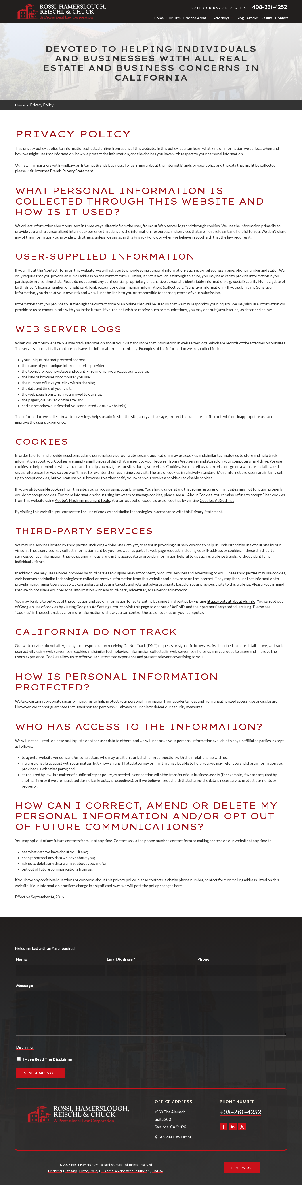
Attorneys (221, 17)
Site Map (71, 1171)
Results (267, 17)
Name (21, 959)
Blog (240, 17)
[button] (297, 1153)
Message (24, 985)
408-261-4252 (269, 7)
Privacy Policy (88, 1171)
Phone (203, 959)
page (145, 606)
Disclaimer (25, 1047)
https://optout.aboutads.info (231, 601)
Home (159, 17)
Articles (253, 17)
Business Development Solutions (124, 1171)
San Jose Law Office (175, 1137)
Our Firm (173, 17)
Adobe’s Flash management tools (82, 500)
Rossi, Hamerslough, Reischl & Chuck (96, 1164)
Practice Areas (194, 17)
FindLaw (157, 1171)
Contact (281, 17)
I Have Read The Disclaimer (47, 1059)
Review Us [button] (241, 1168)
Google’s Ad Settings (217, 500)
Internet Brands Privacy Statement (64, 171)
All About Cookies (197, 495)
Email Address (121, 959)
